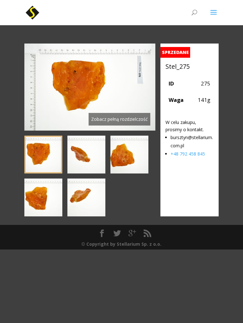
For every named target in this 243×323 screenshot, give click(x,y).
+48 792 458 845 (188, 154)
